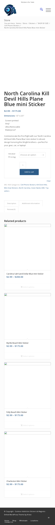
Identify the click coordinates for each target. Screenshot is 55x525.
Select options (28, 287)
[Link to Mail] (48, 517)
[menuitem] (40, 10)
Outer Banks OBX (38, 188)
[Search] (40, 10)
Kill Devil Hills (42, 185)
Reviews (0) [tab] (11, 209)
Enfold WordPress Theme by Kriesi (17, 514)
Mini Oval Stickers (11, 188)
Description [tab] (11, 203)
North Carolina (24, 188)
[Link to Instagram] (44, 517)
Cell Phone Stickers (28, 185)
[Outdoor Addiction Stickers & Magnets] (23, 10)
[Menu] (47, 10)
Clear (49, 181)
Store (7, 20)
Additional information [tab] (31, 203)
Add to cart (29, 172)
